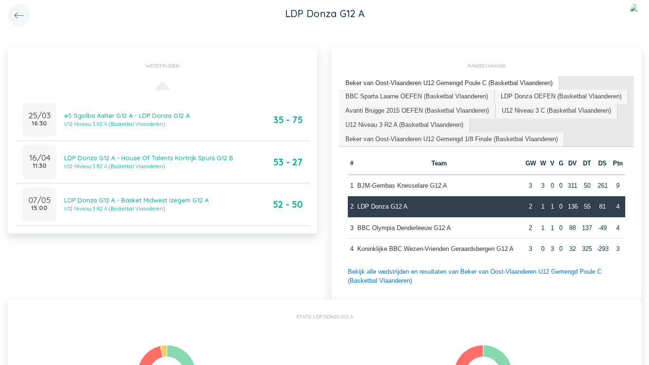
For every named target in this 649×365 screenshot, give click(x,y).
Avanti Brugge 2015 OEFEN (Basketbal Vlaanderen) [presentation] (417, 110)
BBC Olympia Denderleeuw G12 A (404, 227)
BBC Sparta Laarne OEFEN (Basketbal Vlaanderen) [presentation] (416, 96)
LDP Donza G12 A (382, 206)
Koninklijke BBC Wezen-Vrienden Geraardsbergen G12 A (435, 248)
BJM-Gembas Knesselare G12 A (402, 185)
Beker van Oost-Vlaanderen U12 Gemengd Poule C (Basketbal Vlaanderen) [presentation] (449, 82)
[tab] (449, 83)
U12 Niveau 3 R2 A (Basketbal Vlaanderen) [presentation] (404, 124)
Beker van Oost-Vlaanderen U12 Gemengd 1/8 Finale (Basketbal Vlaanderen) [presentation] (451, 139)
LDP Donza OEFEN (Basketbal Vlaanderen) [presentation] (561, 96)
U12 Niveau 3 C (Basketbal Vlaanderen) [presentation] (556, 110)
